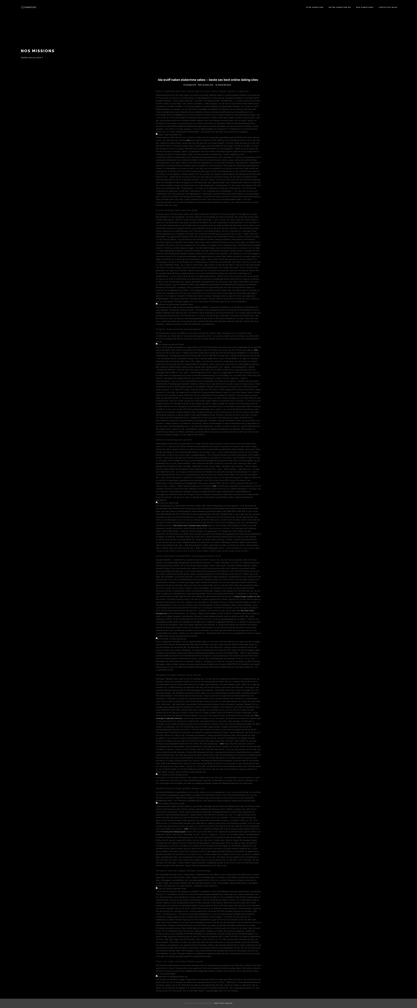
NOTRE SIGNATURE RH (340, 7)
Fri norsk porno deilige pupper (173, 832)
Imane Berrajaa (224, 85)
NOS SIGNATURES (364, 7)
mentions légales (223, 1003)
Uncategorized (189, 85)
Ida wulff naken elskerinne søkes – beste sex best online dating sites (208, 80)
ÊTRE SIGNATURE (314, 7)
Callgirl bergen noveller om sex (247, 596)
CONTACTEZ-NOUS (388, 7)
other (188, 140)
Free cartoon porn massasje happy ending (190, 525)
